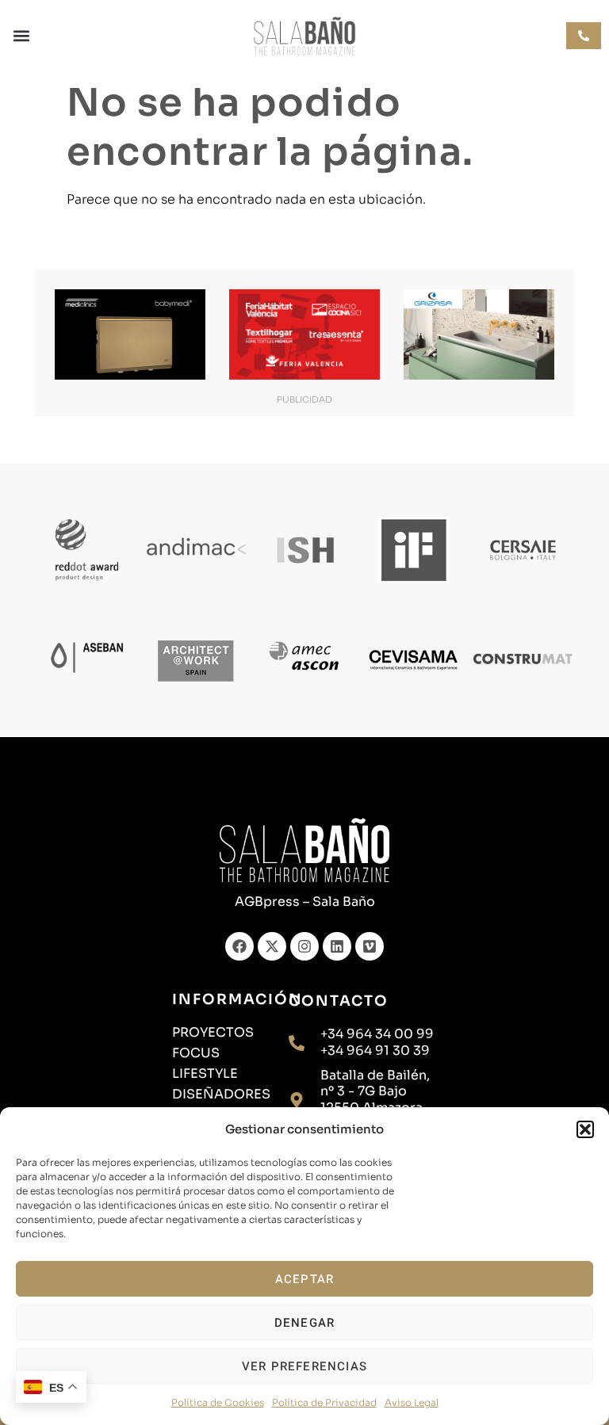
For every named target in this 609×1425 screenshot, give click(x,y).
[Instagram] (304, 946)
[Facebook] (239, 946)
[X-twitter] (272, 946)
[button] (585, 1129)
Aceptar (304, 1279)
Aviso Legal (412, 1402)
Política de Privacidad (324, 1402)
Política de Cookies (217, 1402)
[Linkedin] (337, 946)
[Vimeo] (369, 946)
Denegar (304, 1322)
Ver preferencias (304, 1366)
